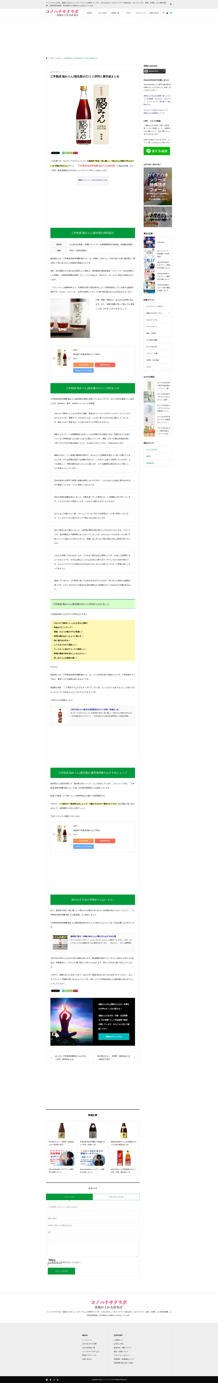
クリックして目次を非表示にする (95, 180)
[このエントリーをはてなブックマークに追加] (63, 153)
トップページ (87, 1340)
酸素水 (148, 456)
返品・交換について (121, 1351)
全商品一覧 (115, 13)
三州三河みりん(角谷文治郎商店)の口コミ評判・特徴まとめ (94, 709)
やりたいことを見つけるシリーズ (155, 110)
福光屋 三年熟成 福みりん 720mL (86, 354)
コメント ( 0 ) (69, 1197)
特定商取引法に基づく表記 (123, 1363)
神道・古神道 (151, 333)
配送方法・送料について (122, 1348)
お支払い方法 (118, 1344)
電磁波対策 (150, 463)
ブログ (128, 13)
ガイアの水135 (151, 347)
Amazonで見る (83, 365)
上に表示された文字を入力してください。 (65, 1262)
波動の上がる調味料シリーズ (154, 113)
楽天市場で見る (105, 365)
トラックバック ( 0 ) (116, 1197)
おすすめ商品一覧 (88, 1348)
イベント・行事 (151, 353)
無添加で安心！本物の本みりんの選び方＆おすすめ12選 (93, 936)
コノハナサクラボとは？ (91, 1351)
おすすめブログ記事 (89, 1344)
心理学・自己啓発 (152, 360)
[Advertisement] (109, 34)
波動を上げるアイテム (154, 313)
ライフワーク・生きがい (155, 306)
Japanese (153, 71)
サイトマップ (141, 13)
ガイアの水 (102, 13)
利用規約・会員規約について (124, 1359)
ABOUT (89, 13)
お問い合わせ (154, 13)
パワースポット (151, 326)
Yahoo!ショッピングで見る (83, 370)
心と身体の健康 (151, 340)
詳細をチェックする (114, 1037)
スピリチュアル (151, 320)
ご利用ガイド (118, 1340)
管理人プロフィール (89, 1355)
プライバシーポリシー (122, 1355)
